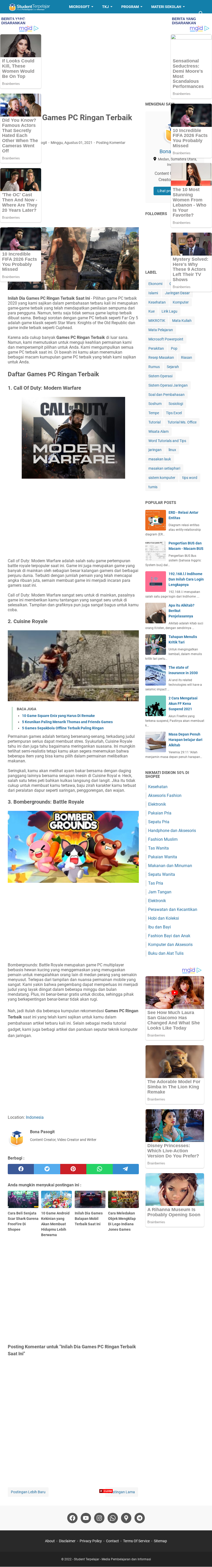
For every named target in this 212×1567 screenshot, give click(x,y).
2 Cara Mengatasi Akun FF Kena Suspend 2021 (183, 703)
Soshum (155, 404)
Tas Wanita (158, 848)
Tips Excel (174, 413)
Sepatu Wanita (161, 874)
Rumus (154, 367)
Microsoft (79, 7)
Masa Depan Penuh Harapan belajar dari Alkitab (185, 739)
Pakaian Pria (159, 813)
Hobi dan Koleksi (163, 918)
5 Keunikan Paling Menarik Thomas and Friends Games (67, 722)
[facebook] (21, 1169)
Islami (153, 293)
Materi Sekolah (166, 7)
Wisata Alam (158, 431)
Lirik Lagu (169, 311)
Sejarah (173, 367)
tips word (189, 478)
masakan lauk (159, 459)
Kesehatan (157, 302)
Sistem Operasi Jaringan (168, 385)
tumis (152, 487)
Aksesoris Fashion (164, 795)
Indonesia (35, 1117)
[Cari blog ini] (201, 13)
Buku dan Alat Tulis (166, 953)
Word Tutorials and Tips (167, 441)
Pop (174, 348)
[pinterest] (73, 1169)
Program (130, 7)
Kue (151, 311)
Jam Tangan (159, 891)
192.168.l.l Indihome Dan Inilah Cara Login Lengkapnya (186, 579)
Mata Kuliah (182, 321)
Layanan (20, 20)
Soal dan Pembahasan (166, 395)
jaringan (155, 450)
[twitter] (47, 1169)
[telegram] (126, 1169)
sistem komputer (161, 478)
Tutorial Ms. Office (182, 422)
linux (172, 450)
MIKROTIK (156, 321)
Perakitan (156, 348)
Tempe (153, 413)
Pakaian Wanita (162, 856)
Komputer (181, 302)
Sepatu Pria (158, 821)
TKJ (105, 7)
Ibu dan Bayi (159, 927)
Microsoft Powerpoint (165, 339)
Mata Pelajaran (160, 330)
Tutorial (154, 422)
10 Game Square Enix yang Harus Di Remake (58, 716)
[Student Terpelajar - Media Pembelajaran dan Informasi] (33, 6)
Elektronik (157, 804)
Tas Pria (155, 883)
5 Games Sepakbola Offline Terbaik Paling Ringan (63, 728)
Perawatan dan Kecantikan (172, 909)
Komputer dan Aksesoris (170, 944)
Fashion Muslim (163, 839)
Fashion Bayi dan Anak (169, 935)
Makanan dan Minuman (170, 865)
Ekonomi (155, 284)
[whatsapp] (99, 1169)
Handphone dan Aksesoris (172, 830)
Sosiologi (176, 404)
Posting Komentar (110, 143)
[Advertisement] (106, 57)
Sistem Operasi (160, 376)
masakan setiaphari (164, 468)
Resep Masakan (55, 20)
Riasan (186, 357)
